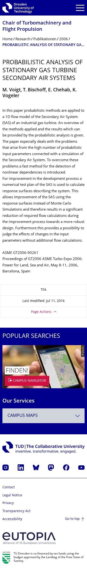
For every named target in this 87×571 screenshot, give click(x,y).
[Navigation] (80, 8)
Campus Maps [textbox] (22, 416)
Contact (8, 487)
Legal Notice (12, 495)
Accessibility (12, 519)
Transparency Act (16, 511)
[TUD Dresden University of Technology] (18, 7)
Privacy (8, 503)
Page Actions (41, 312)
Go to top (72, 519)
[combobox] (43, 415)
